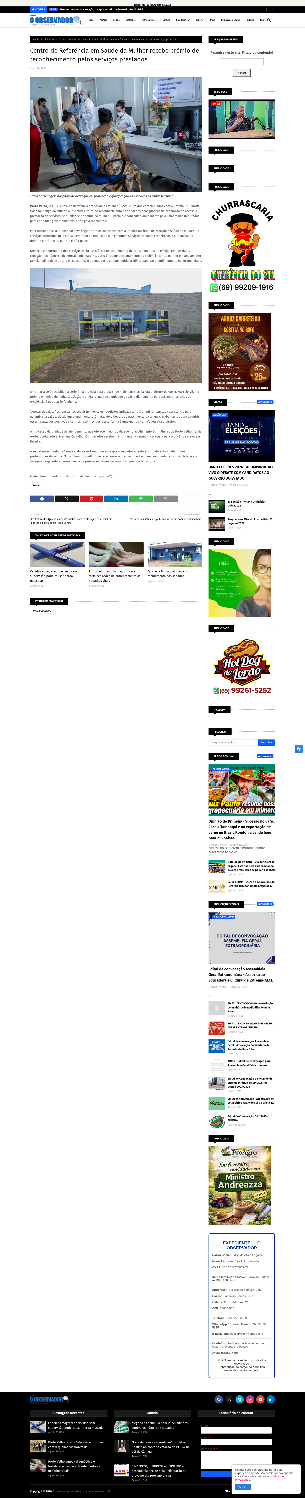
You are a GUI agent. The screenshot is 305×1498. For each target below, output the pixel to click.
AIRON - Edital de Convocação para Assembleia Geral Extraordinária (249, 1063)
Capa (227, 1491)
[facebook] (219, 1399)
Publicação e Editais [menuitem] (230, 20)
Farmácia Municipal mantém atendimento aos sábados (167, 574)
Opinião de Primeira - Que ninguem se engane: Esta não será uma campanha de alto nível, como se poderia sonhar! (251, 865)
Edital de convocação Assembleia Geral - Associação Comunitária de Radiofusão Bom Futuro (249, 1045)
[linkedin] (271, 1399)
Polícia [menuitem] (116, 20)
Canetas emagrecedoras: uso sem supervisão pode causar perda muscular (53, 576)
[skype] (239, 1399)
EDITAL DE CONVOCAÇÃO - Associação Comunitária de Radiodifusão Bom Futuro (250, 1007)
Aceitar (243, 1487)
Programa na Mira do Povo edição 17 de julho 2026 (250, 521)
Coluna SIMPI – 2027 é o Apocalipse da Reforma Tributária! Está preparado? (251, 884)
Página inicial (40, 39)
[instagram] (250, 1399)
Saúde (53, 39)
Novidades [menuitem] (181, 20)
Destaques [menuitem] (130, 20)
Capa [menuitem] (91, 20)
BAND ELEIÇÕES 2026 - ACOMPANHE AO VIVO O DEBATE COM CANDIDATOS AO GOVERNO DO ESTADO (241, 473)
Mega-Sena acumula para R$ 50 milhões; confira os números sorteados (160, 1425)
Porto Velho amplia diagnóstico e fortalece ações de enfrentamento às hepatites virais (114, 576)
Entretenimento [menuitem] (149, 20)
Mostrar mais (264, 402)
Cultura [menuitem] (166, 20)
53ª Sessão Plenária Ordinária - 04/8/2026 (247, 503)
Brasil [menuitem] (212, 20)
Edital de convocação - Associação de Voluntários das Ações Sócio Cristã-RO (251, 1100)
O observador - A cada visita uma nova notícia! (81, 1491)
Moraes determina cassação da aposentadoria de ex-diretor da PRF (101, 9)
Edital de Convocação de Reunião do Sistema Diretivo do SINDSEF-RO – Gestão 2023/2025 (250, 1082)
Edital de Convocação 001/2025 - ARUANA (248, 1118)
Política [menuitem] (103, 20)
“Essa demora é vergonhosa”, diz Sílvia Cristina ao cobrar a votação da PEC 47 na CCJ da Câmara (161, 1446)
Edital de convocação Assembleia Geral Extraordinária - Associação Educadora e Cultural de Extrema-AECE (241, 975)
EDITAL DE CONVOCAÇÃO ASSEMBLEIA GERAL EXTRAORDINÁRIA (250, 1025)
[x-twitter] (229, 1399)
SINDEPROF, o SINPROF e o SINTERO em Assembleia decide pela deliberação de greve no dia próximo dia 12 (159, 1470)
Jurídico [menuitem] (250, 20)
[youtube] (260, 1399)
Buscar (242, 72)
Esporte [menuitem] (199, 20)
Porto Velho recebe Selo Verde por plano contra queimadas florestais (77, 1444)
